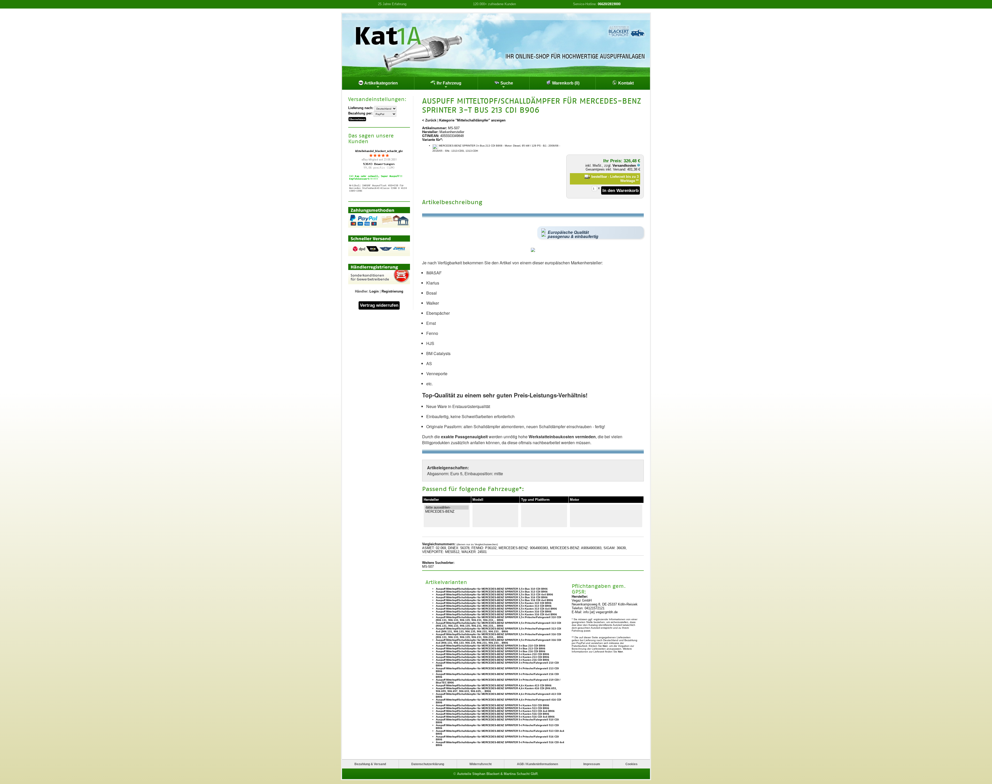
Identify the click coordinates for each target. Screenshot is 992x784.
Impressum (591, 764)
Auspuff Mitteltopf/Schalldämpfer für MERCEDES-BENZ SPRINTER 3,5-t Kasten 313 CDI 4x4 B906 (496, 608)
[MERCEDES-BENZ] (447, 512)
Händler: (361, 291)
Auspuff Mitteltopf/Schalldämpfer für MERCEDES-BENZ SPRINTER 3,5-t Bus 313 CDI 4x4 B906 (494, 594)
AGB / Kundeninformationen (537, 764)
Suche (506, 83)
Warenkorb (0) (565, 83)
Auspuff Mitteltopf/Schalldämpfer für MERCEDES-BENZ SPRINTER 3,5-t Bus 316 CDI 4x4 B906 (494, 600)
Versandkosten (625, 165)
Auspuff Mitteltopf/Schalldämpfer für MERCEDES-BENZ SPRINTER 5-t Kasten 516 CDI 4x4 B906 (495, 716)
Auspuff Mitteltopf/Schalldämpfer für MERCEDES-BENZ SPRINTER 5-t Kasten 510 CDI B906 (492, 705)
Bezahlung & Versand (370, 764)
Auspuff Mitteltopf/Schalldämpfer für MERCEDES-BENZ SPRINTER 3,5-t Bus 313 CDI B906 (492, 591)
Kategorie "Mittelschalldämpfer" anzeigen (472, 120)
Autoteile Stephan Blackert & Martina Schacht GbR (497, 774)
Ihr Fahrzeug (448, 83)
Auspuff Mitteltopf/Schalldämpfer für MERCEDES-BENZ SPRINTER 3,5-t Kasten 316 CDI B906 (494, 611)
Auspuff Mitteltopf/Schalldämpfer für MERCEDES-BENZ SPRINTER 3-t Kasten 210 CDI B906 (492, 654)
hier (605, 645)
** (637, 181)
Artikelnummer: (434, 128)
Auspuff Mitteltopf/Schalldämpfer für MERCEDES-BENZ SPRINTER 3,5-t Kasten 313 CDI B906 (494, 605)
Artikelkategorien (380, 83)
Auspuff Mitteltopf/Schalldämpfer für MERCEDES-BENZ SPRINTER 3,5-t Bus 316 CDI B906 (492, 597)
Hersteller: (430, 132)
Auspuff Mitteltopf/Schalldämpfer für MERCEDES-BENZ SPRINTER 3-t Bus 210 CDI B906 (490, 645)
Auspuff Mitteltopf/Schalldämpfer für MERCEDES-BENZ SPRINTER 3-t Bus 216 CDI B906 (490, 651)
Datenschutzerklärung (427, 764)
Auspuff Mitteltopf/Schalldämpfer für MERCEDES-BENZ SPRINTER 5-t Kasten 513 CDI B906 (492, 708)
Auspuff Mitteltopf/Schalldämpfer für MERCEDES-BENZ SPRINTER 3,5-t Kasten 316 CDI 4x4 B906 (496, 614)
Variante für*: (432, 140)
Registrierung (392, 291)
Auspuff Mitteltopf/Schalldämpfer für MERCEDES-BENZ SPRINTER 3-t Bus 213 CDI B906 (490, 648)
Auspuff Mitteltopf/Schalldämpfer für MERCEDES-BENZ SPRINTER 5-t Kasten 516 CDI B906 (492, 713)
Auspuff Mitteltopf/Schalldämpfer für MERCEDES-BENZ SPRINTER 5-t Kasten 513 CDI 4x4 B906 (495, 711)
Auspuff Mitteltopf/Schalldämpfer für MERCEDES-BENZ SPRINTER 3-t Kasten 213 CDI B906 (492, 657)
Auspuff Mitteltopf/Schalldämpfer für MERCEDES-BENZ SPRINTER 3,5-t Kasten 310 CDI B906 (494, 603)
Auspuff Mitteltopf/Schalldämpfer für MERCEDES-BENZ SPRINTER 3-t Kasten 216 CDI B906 (492, 659)
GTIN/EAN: (430, 136)
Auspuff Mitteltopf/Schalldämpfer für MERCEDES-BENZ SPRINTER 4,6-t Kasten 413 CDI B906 (494, 685)
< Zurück (429, 120)
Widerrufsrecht (480, 764)
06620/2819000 (609, 4)
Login (374, 291)
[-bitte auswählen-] (447, 507)
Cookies (631, 764)
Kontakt (625, 83)
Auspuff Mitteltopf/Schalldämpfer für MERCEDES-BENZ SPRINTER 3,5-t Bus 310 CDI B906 (492, 588)
